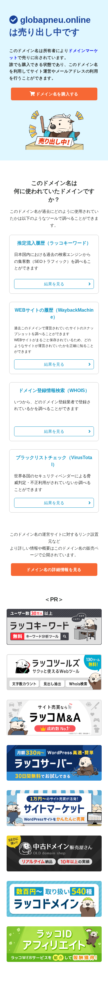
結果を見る (54, 284)
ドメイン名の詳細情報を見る (54, 569)
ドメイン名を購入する (57, 94)
